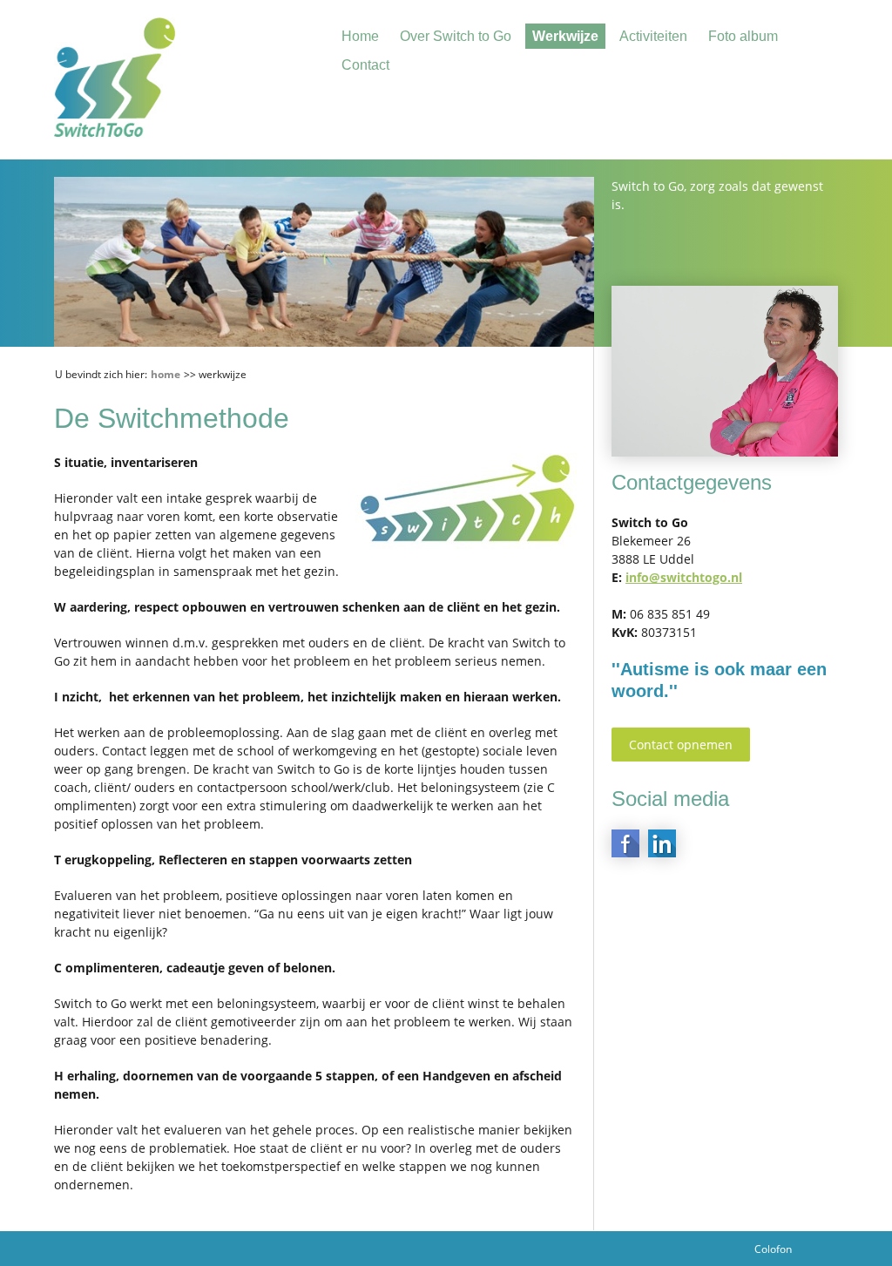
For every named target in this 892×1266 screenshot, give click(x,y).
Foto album (743, 36)
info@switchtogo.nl (683, 577)
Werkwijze (565, 36)
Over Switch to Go (455, 36)
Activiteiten (653, 36)
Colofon (773, 1249)
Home (360, 36)
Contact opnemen (681, 744)
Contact (365, 65)
